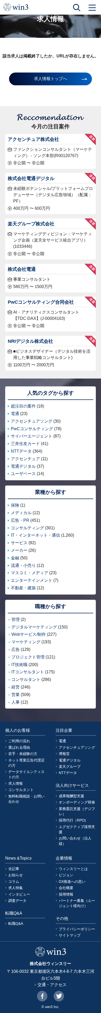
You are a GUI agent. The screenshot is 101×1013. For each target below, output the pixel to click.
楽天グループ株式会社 (31, 223)
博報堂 (64, 754)
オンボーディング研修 (77, 802)
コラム (13, 881)
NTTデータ (21, 451)
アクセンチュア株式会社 (33, 139)
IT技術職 (19, 664)
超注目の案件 (23, 406)
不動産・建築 (23, 588)
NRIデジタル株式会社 (30, 341)
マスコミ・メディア (29, 573)
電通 (15, 413)
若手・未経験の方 (22, 754)
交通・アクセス (52, 984)
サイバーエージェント (31, 436)
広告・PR (20, 520)
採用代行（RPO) (72, 820)
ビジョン (66, 875)
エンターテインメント (31, 580)
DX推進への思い (72, 881)
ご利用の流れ (19, 741)
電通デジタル (23, 466)
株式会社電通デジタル (31, 178)
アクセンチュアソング (31, 421)
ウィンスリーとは (73, 869)
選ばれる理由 (19, 747)
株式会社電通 (22, 269)
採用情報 (66, 894)
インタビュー (19, 894)
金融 (15, 558)
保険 (15, 505)
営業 (15, 694)
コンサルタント (25, 679)
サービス (19, 543)
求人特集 (15, 888)
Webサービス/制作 (28, 634)
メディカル (21, 513)
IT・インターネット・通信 (35, 535)
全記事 (13, 869)
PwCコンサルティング (32, 429)
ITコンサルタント (27, 672)
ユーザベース (23, 473)
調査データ (17, 900)
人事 (15, 702)
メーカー (19, 550)
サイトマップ (70, 935)
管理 (15, 619)
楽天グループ (70, 766)
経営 (15, 687)
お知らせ (15, 875)
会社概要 (66, 888)
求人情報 (15, 783)
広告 (15, 649)
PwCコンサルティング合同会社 (41, 302)
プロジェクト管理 (28, 657)
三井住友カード (25, 443)
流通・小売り (23, 565)
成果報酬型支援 (71, 796)
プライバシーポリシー (77, 929)
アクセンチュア (25, 459)
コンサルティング (27, 528)
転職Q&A (15, 923)
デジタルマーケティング (34, 627)
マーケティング (25, 642)
